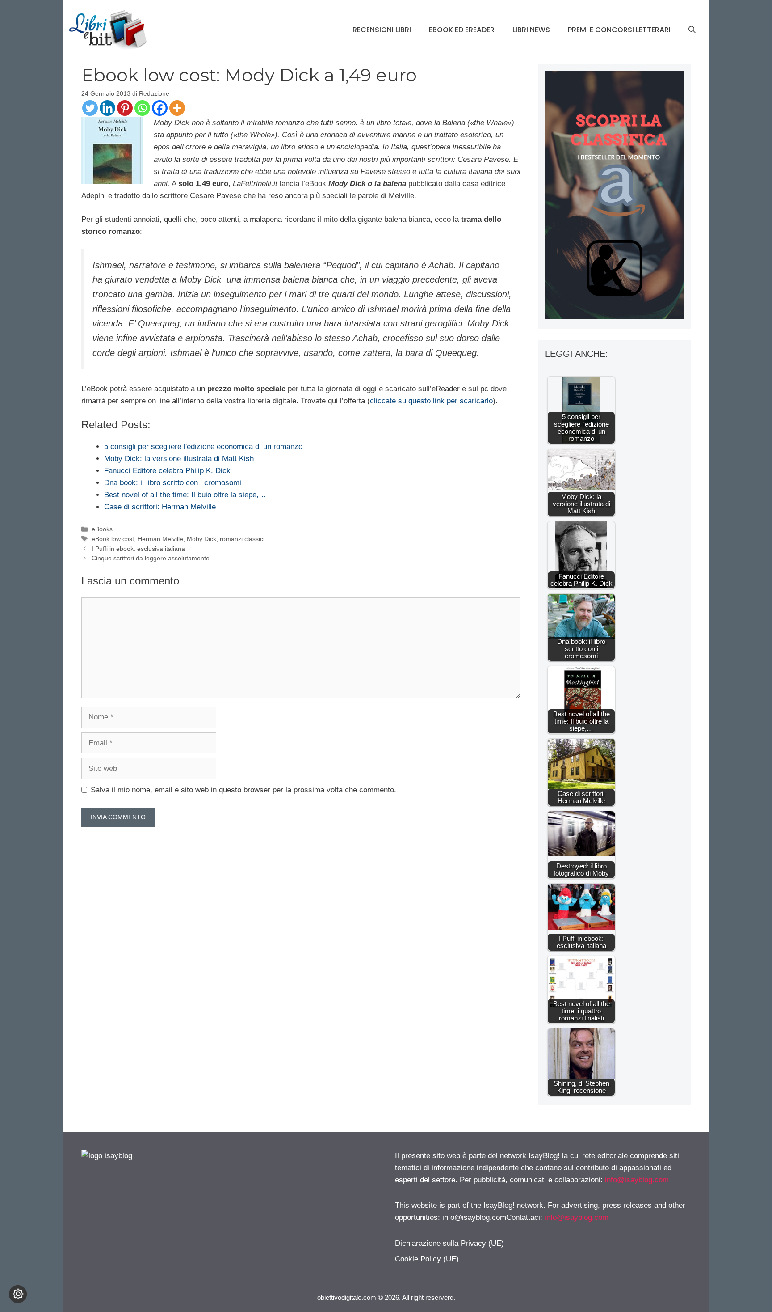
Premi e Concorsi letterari (619, 30)
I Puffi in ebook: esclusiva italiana (138, 548)
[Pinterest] (125, 108)
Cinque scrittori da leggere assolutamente (151, 558)
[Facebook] (160, 108)
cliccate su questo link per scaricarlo (431, 401)
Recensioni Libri (381, 30)
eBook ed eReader (462, 30)
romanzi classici (242, 538)
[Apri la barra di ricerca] (692, 30)
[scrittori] (614, 316)
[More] (177, 108)
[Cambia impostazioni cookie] (18, 1294)
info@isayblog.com (637, 1180)
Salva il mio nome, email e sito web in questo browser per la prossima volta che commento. (243, 790)
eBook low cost (113, 538)
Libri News (531, 30)
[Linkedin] (107, 108)
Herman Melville (160, 538)
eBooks (102, 529)
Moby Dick (201, 538)
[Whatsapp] (142, 108)
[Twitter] (90, 108)
